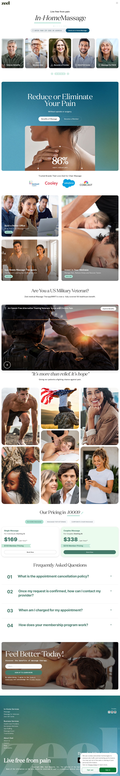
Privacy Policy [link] (92, 765)
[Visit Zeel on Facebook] (115, 712)
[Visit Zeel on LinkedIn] (112, 712)
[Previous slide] (52, 74)
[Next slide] (68, 74)
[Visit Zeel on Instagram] (109, 712)
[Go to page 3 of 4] (61, 73)
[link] (6, 3)
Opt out (90, 770)
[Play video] (60, 337)
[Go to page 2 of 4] (58, 73)
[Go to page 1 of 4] (56, 73)
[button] (117, 2)
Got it (107, 770)
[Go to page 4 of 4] (63, 73)
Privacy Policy (35, 679)
